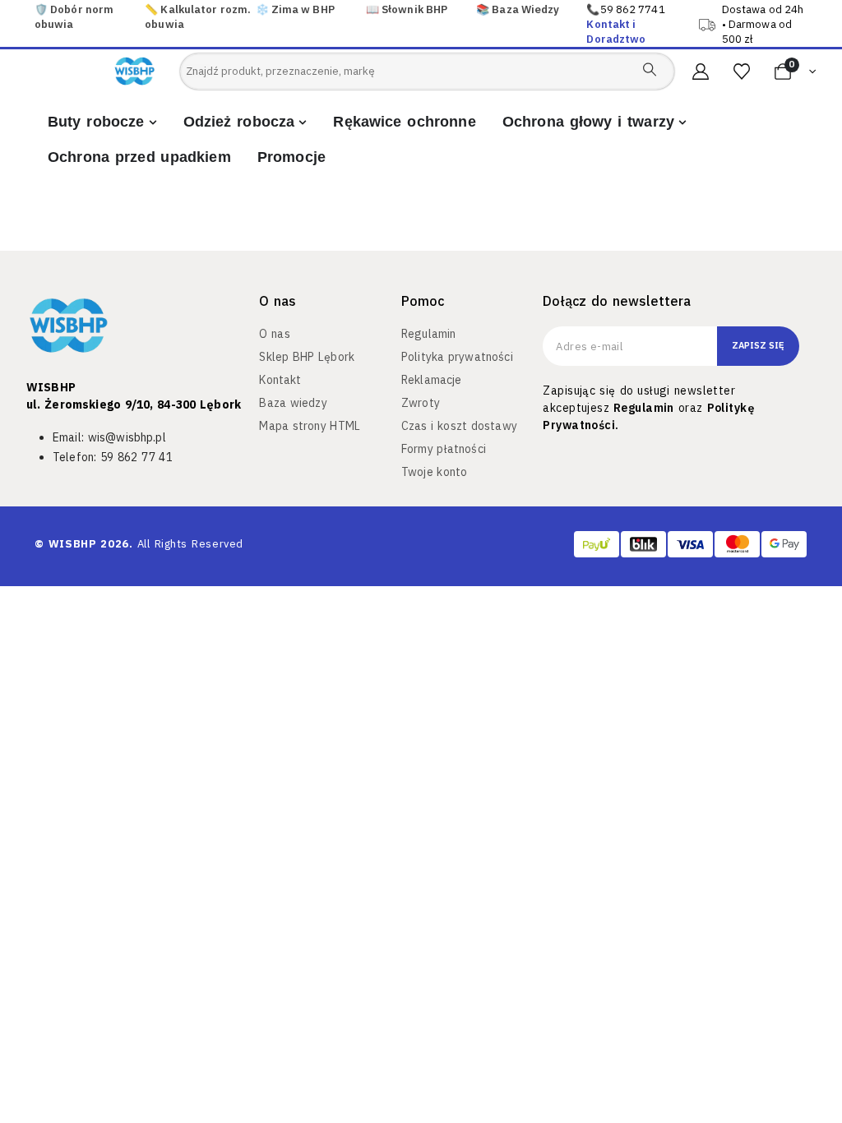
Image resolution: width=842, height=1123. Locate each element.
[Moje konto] (700, 71)
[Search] (650, 69)
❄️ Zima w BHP (295, 9)
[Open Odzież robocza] (302, 122)
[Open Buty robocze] (153, 122)
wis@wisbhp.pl (127, 437)
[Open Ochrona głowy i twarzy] (682, 122)
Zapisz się (758, 345)
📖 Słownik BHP (406, 9)
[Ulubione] (742, 71)
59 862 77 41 (136, 457)
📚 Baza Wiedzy (517, 9)
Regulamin (643, 407)
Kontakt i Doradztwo (615, 31)
